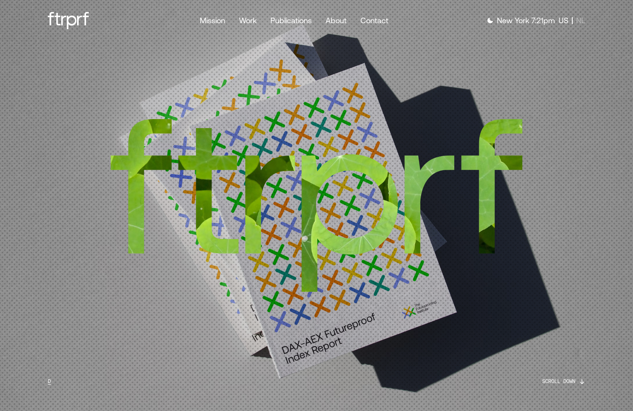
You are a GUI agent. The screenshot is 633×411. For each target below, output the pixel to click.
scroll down (558, 381)
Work (248, 20)
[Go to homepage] (92, 20)
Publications (291, 20)
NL (580, 20)
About (336, 20)
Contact (374, 20)
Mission (212, 20)
